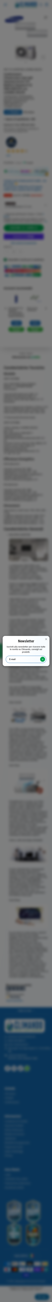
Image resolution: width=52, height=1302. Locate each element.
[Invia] (42, 659)
